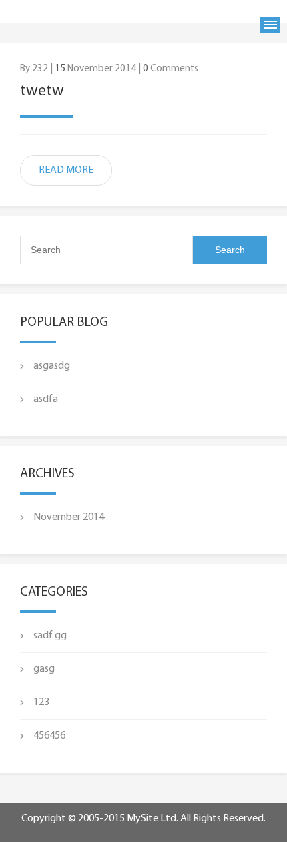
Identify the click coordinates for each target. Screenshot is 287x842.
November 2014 (68, 517)
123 (41, 702)
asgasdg (51, 366)
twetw (42, 91)
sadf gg (50, 635)
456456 (49, 735)
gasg (44, 669)
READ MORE (66, 170)
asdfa (45, 399)
